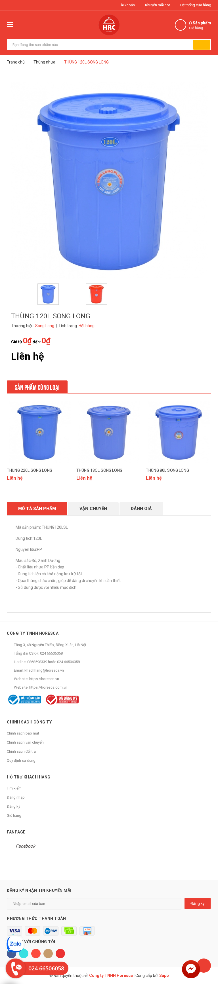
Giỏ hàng (14, 815)
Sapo (164, 975)
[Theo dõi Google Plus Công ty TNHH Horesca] (36, 953)
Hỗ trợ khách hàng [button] (29, 777)
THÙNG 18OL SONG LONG (99, 470)
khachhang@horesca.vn (44, 670)
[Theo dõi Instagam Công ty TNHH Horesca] (48, 953)
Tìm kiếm (14, 788)
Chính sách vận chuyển (25, 742)
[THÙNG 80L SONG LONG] (178, 432)
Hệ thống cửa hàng (195, 5)
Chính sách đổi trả (21, 751)
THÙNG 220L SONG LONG (29, 470)
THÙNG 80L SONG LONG (167, 470)
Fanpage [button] (16, 832)
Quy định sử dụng (21, 760)
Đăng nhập (16, 797)
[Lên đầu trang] (204, 965)
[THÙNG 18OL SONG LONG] (109, 432)
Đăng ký (13, 806)
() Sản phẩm (200, 25)
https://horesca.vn (44, 679)
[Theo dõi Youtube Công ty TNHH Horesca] (60, 953)
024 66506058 (51, 653)
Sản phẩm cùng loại (37, 386)
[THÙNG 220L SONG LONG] (39, 432)
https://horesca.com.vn (48, 687)
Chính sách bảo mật (23, 733)
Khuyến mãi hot (157, 5)
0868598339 (37, 662)
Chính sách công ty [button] (29, 722)
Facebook (25, 846)
